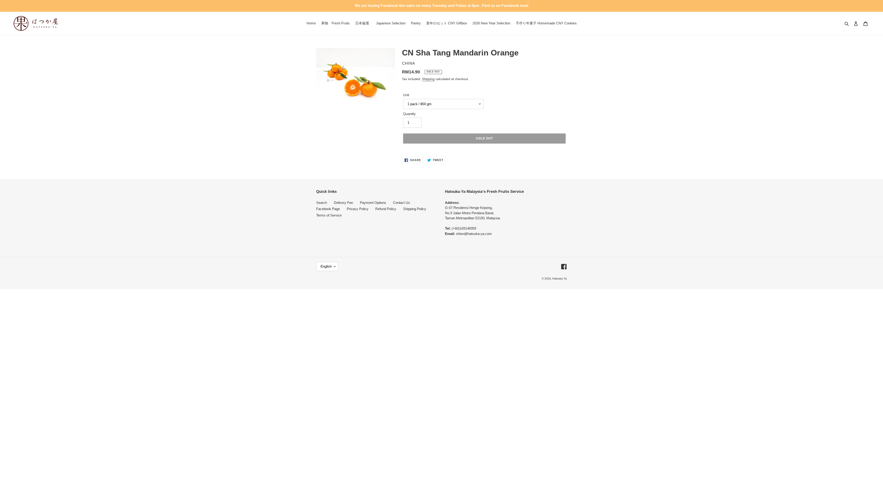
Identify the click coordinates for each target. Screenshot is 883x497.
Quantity (409, 114)
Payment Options (373, 203)
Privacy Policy (357, 209)
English (326, 266)
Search (321, 203)
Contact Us (401, 203)
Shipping (428, 79)
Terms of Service (329, 215)
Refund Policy (385, 209)
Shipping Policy (414, 209)
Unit (406, 95)
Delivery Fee (343, 203)
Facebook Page (328, 209)
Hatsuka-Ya (559, 278)
